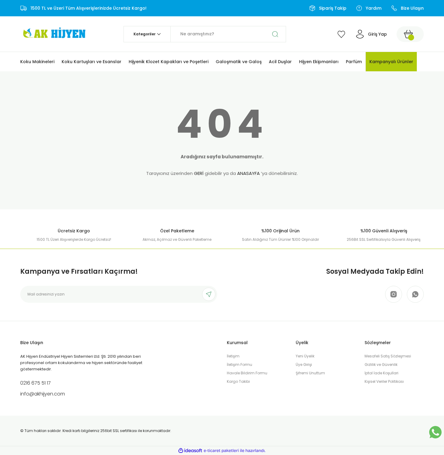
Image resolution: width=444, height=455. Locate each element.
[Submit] (208, 294)
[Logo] (53, 33)
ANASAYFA (248, 173)
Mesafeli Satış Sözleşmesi (388, 356)
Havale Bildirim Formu (247, 373)
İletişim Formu (239, 364)
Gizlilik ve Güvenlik (381, 364)
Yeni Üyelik (305, 356)
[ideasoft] (190, 450)
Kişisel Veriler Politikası (384, 381)
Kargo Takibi (238, 381)
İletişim (233, 356)
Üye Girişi (304, 364)
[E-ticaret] (221, 450)
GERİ (199, 173)
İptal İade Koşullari (381, 373)
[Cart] (410, 34)
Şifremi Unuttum (310, 373)
